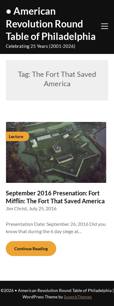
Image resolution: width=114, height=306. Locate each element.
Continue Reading (31, 248)
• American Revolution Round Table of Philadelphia (51, 23)
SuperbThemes (78, 296)
